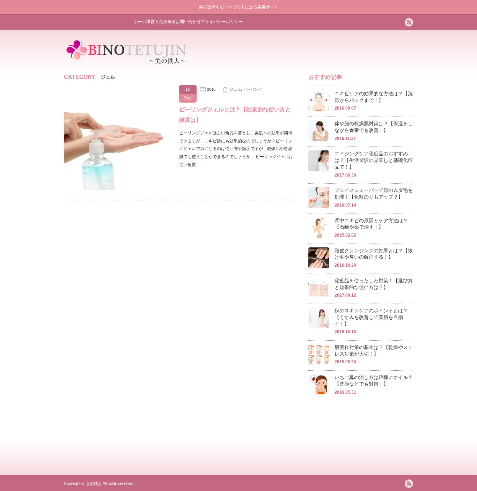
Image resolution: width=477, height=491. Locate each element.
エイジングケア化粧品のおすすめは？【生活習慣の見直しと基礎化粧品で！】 (374, 160)
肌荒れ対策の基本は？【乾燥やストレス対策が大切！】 (374, 350)
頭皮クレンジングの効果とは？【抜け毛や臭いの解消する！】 (374, 254)
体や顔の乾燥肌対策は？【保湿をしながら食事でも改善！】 (374, 127)
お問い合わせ (188, 21)
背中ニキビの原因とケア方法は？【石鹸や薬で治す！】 (371, 224)
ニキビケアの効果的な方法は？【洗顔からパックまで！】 (374, 97)
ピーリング (252, 89)
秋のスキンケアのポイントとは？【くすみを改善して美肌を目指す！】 (371, 317)
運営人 (152, 21)
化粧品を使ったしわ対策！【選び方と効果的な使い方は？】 (374, 284)
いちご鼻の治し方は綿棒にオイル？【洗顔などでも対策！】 (374, 380)
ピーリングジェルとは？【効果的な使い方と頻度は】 (235, 114)
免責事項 (167, 21)
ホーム (140, 21)
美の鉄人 (94, 483)
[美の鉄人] (127, 65)
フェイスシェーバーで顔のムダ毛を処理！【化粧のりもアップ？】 (374, 193)
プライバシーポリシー (222, 21)
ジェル (235, 89)
